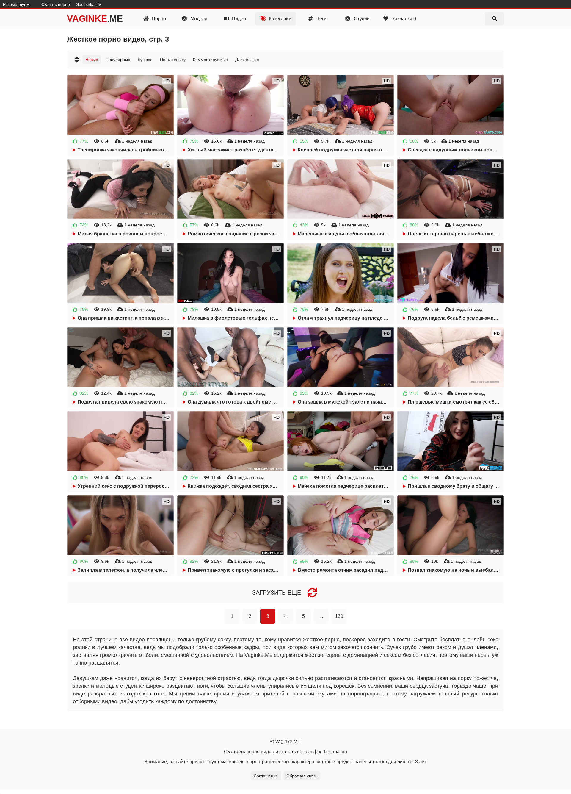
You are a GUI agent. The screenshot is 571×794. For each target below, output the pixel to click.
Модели (198, 18)
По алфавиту (173, 59)
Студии (361, 18)
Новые (91, 59)
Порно (158, 18)
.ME (95, 19)
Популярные (118, 59)
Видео (238, 18)
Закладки (403, 18)
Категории (279, 18)
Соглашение (266, 775)
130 (339, 616)
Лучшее (145, 59)
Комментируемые (210, 59)
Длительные (247, 59)
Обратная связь (301, 775)
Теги (321, 18)
